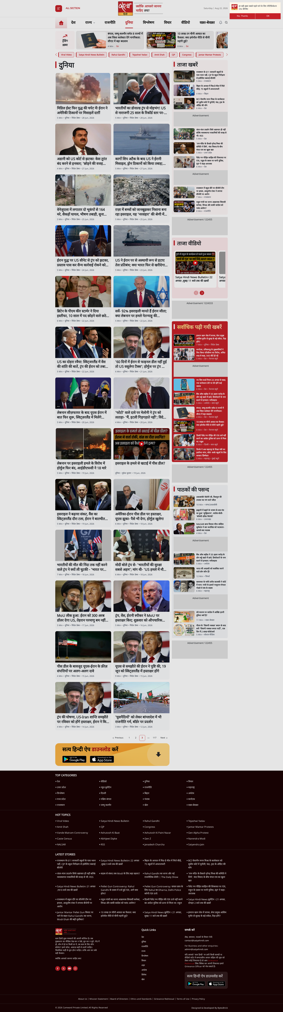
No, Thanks (242, 16)
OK (267, 16)
